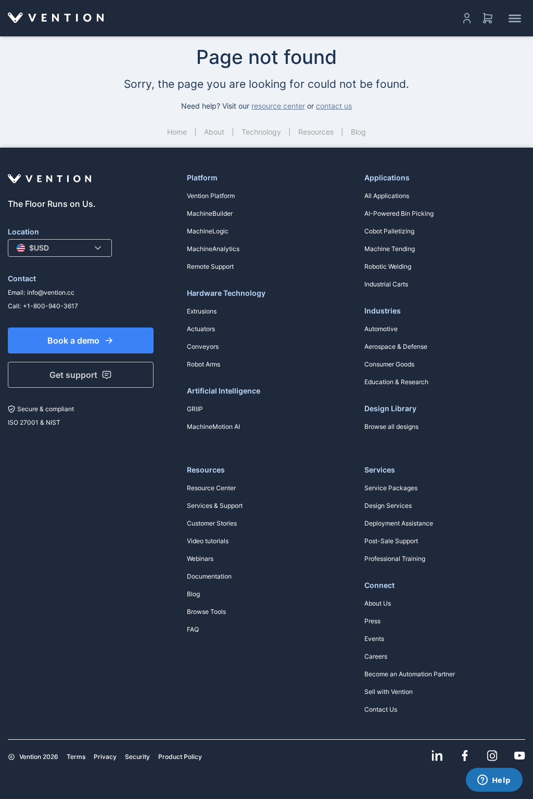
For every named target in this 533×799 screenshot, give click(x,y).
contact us (334, 105)
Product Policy (180, 757)
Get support (73, 375)
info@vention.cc (50, 292)
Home (177, 131)
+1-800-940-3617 (50, 306)
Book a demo (73, 340)
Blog (358, 131)
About (214, 131)
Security (137, 757)
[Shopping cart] (487, 18)
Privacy (105, 757)
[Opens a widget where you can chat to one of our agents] (494, 781)
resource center (278, 105)
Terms (76, 757)
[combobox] (60, 248)
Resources (316, 131)
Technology (261, 131)
